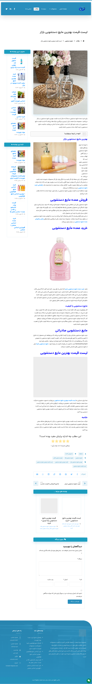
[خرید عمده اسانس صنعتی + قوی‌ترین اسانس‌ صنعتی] (21, 221)
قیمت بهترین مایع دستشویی (61, 462)
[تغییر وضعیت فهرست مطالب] (83, 133)
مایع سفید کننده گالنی (75, 526)
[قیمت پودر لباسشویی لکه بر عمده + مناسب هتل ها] (21, 205)
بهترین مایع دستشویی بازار (76, 462)
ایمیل (65, 580)
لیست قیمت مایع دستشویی (79, 466)
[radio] (67, 441)
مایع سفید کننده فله (66, 524)
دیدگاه (79, 559)
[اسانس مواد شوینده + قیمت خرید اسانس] (21, 110)
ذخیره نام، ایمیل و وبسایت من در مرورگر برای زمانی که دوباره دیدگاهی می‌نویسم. (62, 594)
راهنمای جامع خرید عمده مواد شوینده (34, 639)
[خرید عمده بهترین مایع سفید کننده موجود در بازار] (21, 76)
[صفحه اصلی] (83, 41)
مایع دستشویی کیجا (42, 344)
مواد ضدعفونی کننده (44, 528)
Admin (80, 454)
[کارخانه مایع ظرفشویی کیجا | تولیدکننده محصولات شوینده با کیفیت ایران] (21, 169)
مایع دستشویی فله (69, 458)
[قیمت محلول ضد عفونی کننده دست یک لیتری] (21, 61)
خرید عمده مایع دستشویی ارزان (74, 289)
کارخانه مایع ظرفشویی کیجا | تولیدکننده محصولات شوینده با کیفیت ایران (34, 646)
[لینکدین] (10, 9)
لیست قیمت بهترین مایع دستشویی (65, 400)
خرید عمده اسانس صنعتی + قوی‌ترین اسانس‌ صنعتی (34, 667)
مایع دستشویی (79, 458)
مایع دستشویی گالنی (57, 458)
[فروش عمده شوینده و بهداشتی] (82, 8)
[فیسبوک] (14, 9)
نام (80, 580)
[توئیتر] (6, 9)
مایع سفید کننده (75, 524)
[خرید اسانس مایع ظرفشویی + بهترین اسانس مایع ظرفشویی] (21, 187)
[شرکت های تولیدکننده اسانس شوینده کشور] (21, 94)
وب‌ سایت (50, 580)
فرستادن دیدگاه (75, 602)
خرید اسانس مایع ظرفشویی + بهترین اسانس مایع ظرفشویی (33, 654)
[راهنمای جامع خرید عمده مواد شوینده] (21, 126)
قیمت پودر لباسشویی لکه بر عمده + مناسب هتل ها (33, 661)
